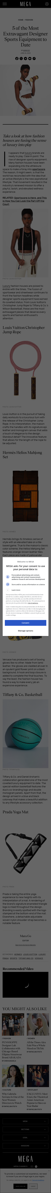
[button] (25, 590)
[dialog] (26, 596)
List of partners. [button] (33, 603)
